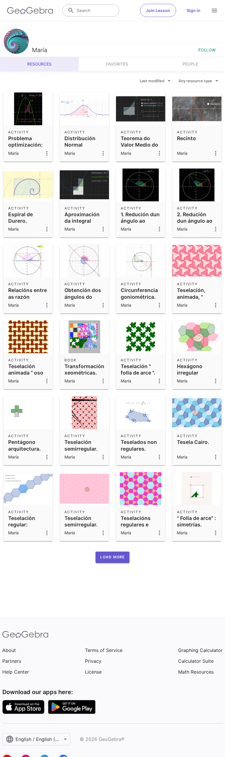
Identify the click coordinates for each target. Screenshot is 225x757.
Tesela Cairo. (193, 442)
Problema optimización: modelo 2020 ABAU (25, 148)
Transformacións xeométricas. (85, 369)
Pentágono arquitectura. (24, 445)
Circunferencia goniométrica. (139, 293)
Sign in (193, 10)
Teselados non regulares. (139, 445)
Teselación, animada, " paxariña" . (191, 296)
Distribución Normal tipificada (80, 145)
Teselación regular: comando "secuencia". (23, 528)
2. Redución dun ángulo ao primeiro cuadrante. (194, 224)
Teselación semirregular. (81, 445)
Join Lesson (158, 10)
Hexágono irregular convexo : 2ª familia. (192, 376)
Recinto (186, 138)
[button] (112, 557)
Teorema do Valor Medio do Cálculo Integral (140, 145)
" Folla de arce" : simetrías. (196, 521)
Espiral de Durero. (20, 217)
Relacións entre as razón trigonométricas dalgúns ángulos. (28, 303)
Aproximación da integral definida (82, 221)
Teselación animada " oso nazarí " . (25, 372)
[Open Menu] (214, 10)
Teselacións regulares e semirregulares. (140, 524)
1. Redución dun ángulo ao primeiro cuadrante (140, 224)
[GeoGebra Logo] (30, 10)
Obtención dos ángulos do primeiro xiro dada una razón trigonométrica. (83, 303)
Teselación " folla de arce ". (138, 369)
